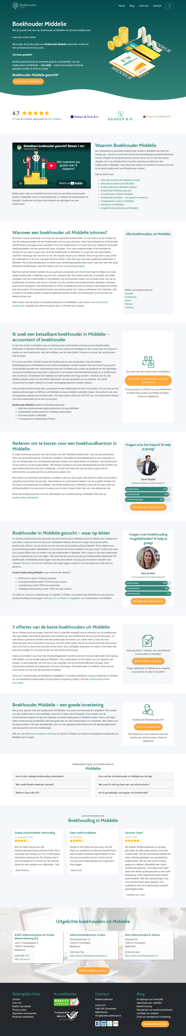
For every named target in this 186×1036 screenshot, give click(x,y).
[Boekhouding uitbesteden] (148, 363)
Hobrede (129, 307)
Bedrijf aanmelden (21, 1006)
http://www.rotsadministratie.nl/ (141, 955)
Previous (8, 861)
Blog (132, 5)
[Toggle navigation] (170, 6)
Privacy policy (19, 1009)
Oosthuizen (131, 297)
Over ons (143, 5)
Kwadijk (129, 293)
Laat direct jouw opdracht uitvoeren (38, 733)
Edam (128, 300)
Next (178, 861)
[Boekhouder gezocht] (148, 711)
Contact (157, 5)
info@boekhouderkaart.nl (108, 1015)
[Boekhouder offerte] (148, 642)
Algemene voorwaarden (24, 1013)
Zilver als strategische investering (154, 1016)
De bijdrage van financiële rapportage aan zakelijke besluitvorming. (150, 1003)
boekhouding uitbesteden (25, 497)
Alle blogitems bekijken (155, 1024)
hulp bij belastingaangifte (71, 266)
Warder (128, 304)
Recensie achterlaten (23, 1016)
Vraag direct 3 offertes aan (28, 81)
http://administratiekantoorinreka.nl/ (88, 955)
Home (122, 5)
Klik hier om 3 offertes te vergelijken (62, 598)
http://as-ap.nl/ (22, 959)
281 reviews (54, 119)
